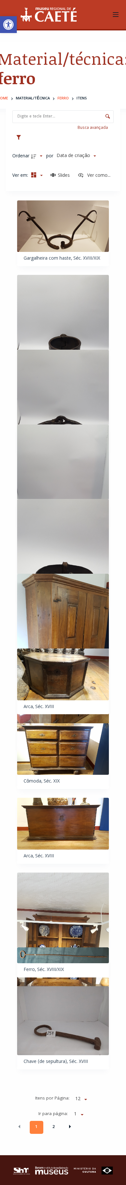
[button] (8, 24)
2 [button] (53, 1127)
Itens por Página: (52, 1098)
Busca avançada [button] (93, 128)
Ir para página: (53, 1114)
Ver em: (20, 176)
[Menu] (116, 14)
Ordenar (20, 156)
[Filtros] (20, 137)
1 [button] (36, 1127)
